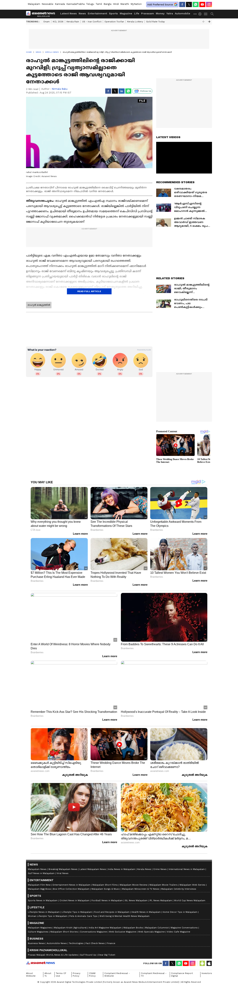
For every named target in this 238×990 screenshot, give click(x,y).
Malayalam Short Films (105, 885)
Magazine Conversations (184, 927)
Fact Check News (95, 943)
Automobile (182, 13)
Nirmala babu (59, 88)
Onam (46, 21)
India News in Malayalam (121, 869)
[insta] (209, 4)
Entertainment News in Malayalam (71, 885)
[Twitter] (189, 4)
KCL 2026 (58, 21)
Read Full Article (89, 291)
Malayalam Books (133, 927)
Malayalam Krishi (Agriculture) (70, 927)
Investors (207, 973)
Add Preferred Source (160, 4)
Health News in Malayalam (146, 912)
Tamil (99, 4)
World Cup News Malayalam (189, 900)
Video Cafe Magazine (178, 931)
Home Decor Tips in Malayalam (180, 912)
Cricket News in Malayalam (74, 900)
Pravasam (147, 13)
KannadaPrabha (75, 4)
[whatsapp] (196, 4)
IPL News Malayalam (160, 900)
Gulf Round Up (88, 955)
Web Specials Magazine (151, 931)
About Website (31, 974)
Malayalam (34, 4)
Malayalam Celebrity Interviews (178, 889)
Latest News (68, 13)
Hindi (116, 4)
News (82, 13)
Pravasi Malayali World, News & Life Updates (53, 955)
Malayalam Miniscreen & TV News (140, 889)
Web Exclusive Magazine (122, 931)
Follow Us (145, 91)
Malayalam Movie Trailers (163, 885)
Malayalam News (37, 869)
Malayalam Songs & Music (105, 889)
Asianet (40, 963)
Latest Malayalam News (92, 869)
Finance (111, 943)
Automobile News (57, 943)
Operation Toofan (114, 21)
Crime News (160, 869)
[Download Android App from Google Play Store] (202, 963)
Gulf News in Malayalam (41, 873)
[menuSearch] (212, 13)
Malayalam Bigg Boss (39, 889)
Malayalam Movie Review (133, 885)
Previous (203, 22)
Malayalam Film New (39, 885)
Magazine (126, 13)
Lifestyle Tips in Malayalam (77, 912)
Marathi (124, 4)
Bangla (107, 4)
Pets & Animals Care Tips (83, 916)
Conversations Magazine (93, 931)
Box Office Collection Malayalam (71, 889)
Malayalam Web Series (192, 885)
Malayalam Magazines (40, 927)
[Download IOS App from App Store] (209, 963)
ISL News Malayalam (136, 900)
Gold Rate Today (155, 21)
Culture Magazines (38, 931)
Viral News (62, 873)
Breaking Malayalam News (63, 869)
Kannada (60, 4)
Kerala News (144, 869)
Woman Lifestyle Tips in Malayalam (47, 916)
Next (209, 22)
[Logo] (42, 14)
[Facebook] (182, 4)
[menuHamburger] (206, 14)
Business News (36, 943)
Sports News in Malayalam (42, 900)
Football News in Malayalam (107, 900)
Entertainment (97, 13)
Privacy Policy (76, 974)
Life (136, 13)
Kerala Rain (73, 21)
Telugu (90, 4)
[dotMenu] (195, 14)
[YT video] (202, 4)
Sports (113, 13)
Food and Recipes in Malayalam (111, 912)
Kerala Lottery (135, 21)
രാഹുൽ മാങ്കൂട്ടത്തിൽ (39, 305)
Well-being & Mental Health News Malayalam (124, 916)
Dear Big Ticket (106, 955)
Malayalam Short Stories (64, 931)
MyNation (136, 4)
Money (160, 13)
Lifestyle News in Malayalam (44, 912)
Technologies (76, 943)
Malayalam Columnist (157, 927)
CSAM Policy (92, 974)
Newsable (47, 4)
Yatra (169, 13)
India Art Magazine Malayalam (105, 927)
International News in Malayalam (187, 869)
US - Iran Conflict (91, 21)
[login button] (200, 14)
